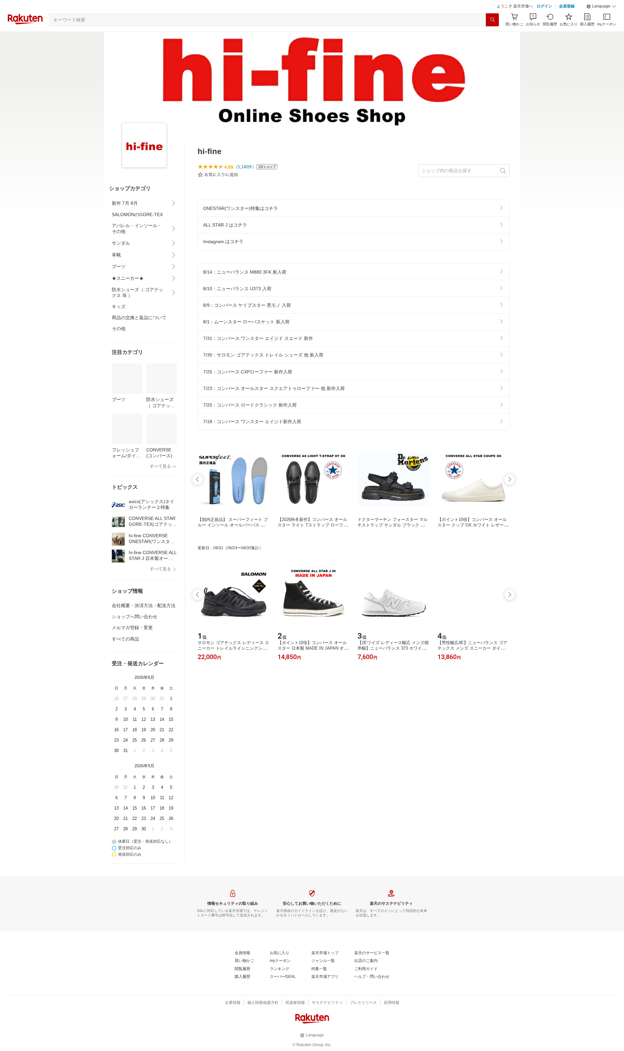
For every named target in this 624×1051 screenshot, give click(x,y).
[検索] (492, 19)
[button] (601, 6)
